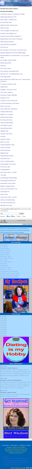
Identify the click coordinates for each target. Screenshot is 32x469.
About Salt (3, 65)
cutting (11, 464)
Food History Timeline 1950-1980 (8, 95)
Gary (24, 460)
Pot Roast (2, 136)
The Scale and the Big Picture (7, 202)
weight (10, 462)
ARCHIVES (21, 452)
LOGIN (19, 220)
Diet (14, 460)
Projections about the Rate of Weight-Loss (10, 36)
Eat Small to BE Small (6, 22)
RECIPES (22, 449)
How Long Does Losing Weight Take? (9, 71)
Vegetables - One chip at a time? (8, 89)
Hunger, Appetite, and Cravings (8, 164)
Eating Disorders (5, 248)
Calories (11, 460)
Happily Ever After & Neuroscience (9, 25)
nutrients (13, 458)
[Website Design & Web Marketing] (29, 468)
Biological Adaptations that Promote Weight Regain (13, 52)
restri (27, 458)
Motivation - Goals (6, 256)
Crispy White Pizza (5, 158)
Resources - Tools (6, 269)
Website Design (14, 468)
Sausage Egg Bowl (5, 169)
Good (16, 460)
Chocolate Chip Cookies (6, 133)
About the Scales (4, 28)
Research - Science (6, 267)
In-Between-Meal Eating (6, 111)
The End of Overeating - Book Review (9, 103)
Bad (18, 458)
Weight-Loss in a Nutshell (6, 114)
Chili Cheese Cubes (5, 166)
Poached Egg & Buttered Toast (8, 180)
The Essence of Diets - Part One (8, 197)
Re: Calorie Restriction (7, 258)
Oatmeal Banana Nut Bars (6, 155)
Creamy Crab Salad (5, 147)
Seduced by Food (4, 98)
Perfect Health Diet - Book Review (8, 109)
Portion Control (4, 194)
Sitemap (14, 447)
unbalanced (5, 462)
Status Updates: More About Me (9, 271)
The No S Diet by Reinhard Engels (10, 275)
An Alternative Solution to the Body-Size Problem (12, 14)
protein (16, 464)
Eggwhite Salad (4, 153)
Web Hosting (21, 468)
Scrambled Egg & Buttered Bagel (8, 178)
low (20, 464)
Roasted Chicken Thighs (6, 117)
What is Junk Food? (5, 106)
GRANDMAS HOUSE (13, 452)
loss (4, 464)
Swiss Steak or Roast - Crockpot (8, 172)
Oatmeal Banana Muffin (6, 128)
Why (19, 460)
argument (13, 462)
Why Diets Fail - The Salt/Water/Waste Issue (11, 74)
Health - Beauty (5, 254)
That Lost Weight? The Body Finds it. (9, 30)
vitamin (19, 462)
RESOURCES (17, 449)
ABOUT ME (10, 449)
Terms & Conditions (21, 447)
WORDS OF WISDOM (21, 451)
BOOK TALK (13, 451)
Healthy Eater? (4, 87)
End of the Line (4, 47)
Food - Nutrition (5, 252)
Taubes (25, 462)
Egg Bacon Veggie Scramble (7, 186)
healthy (24, 458)
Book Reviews (5, 244)
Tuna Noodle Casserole (6, 125)
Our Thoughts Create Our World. (8, 60)
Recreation (4, 263)
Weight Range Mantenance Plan (8, 17)
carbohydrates (5, 458)
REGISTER (23, 220)
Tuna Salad (3, 175)
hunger (18, 464)
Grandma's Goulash (5, 139)
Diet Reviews (4, 246)
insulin (9, 464)
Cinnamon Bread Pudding (6, 122)
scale (16, 462)
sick (11, 458)
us (17, 462)
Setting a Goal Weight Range (7, 200)
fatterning (21, 458)
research (8, 460)
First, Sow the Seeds (5, 68)
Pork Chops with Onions (6, 120)
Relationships (4, 265)
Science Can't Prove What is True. (8, 189)
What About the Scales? (6, 205)
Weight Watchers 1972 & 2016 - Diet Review (11, 39)
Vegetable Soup (4, 131)
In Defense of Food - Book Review (8, 100)
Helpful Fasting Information (7, 41)
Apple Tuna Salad (4, 142)
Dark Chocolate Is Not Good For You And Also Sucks (13, 50)
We (13, 464)
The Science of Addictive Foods (8, 84)
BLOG (6, 449)
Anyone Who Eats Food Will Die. (8, 44)
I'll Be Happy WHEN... (5, 76)
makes (26, 460)
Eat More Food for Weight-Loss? (8, 33)
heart (27, 462)
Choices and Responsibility (7, 161)
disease (6, 464)
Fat (17, 460)
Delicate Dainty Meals (5, 63)
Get (8, 462)
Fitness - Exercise (6, 250)
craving (16, 458)
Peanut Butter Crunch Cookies (7, 183)
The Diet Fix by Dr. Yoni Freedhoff (10, 273)
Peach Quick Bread (5, 150)
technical (4, 460)
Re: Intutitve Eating (6, 261)
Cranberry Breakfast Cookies (7, 144)
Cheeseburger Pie (4, 191)
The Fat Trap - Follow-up (6, 92)
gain (9, 458)
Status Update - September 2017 (8, 19)
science (21, 460)
